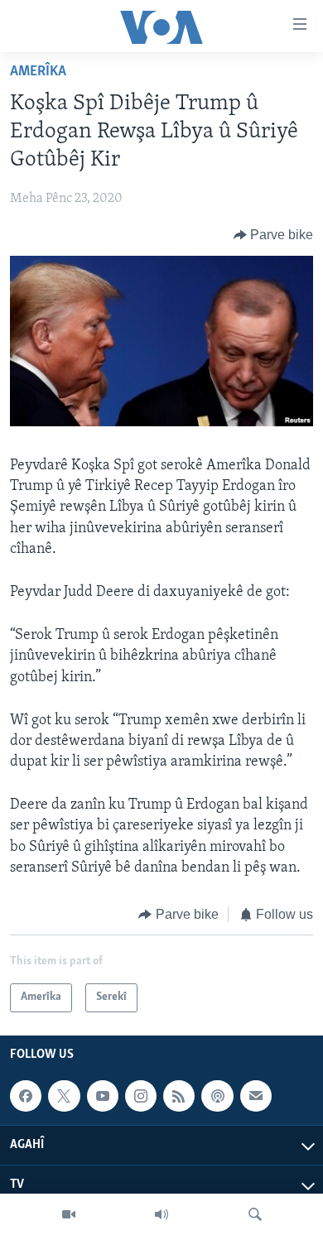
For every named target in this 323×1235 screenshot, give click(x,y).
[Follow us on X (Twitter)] (64, 1096)
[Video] (69, 1214)
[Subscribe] (256, 1096)
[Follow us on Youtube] (102, 1096)
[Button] (274, 235)
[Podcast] (217, 1096)
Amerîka (38, 72)
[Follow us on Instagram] (141, 1096)
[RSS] (179, 1096)
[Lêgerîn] (255, 1214)
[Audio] (161, 1214)
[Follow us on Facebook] (25, 1096)
